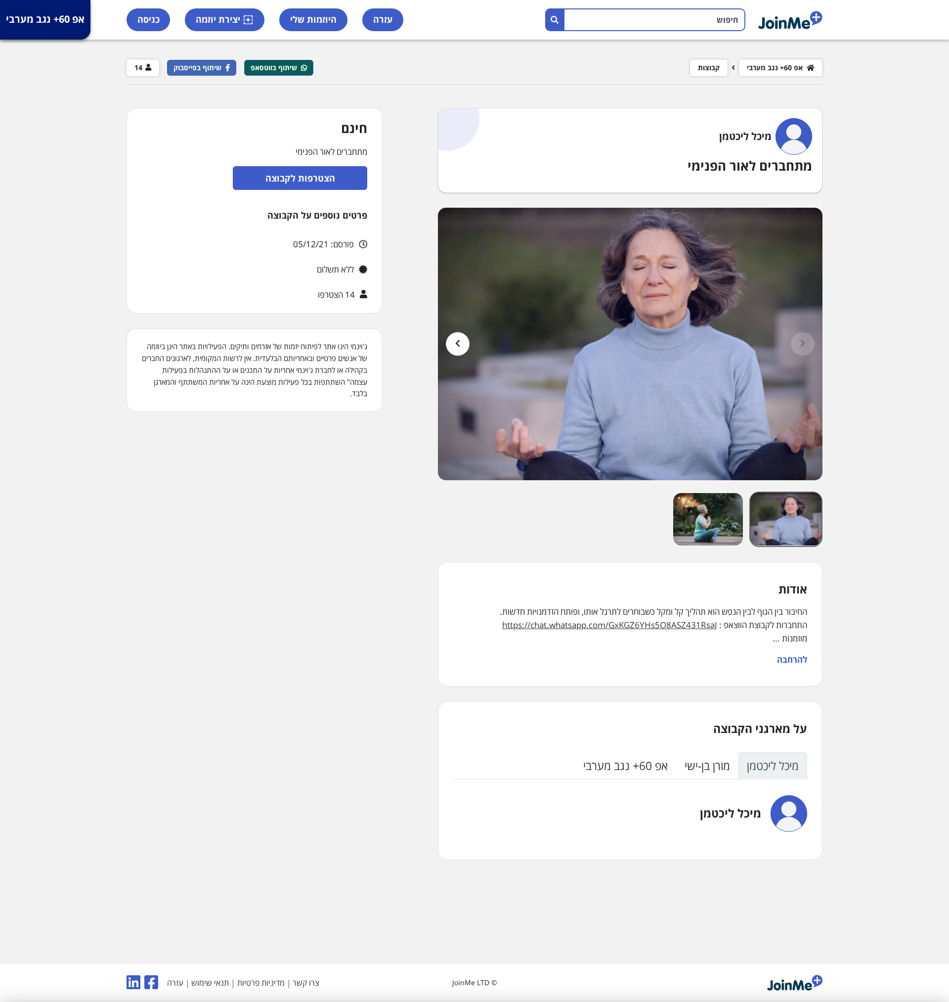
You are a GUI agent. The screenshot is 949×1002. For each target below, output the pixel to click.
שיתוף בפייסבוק (197, 67)
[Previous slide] (802, 344)
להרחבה (792, 659)
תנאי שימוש (210, 982)
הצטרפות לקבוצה (300, 178)
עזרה (382, 19)
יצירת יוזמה (218, 19)
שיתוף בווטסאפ (274, 67)
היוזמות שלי (313, 19)
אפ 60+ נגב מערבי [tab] (625, 766)
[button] (785, 519)
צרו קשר (306, 982)
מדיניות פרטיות (261, 982)
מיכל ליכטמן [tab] (773, 766)
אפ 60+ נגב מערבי (45, 19)
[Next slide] (457, 344)
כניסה (148, 19)
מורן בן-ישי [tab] (707, 766)
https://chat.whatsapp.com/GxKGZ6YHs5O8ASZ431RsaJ (609, 625)
